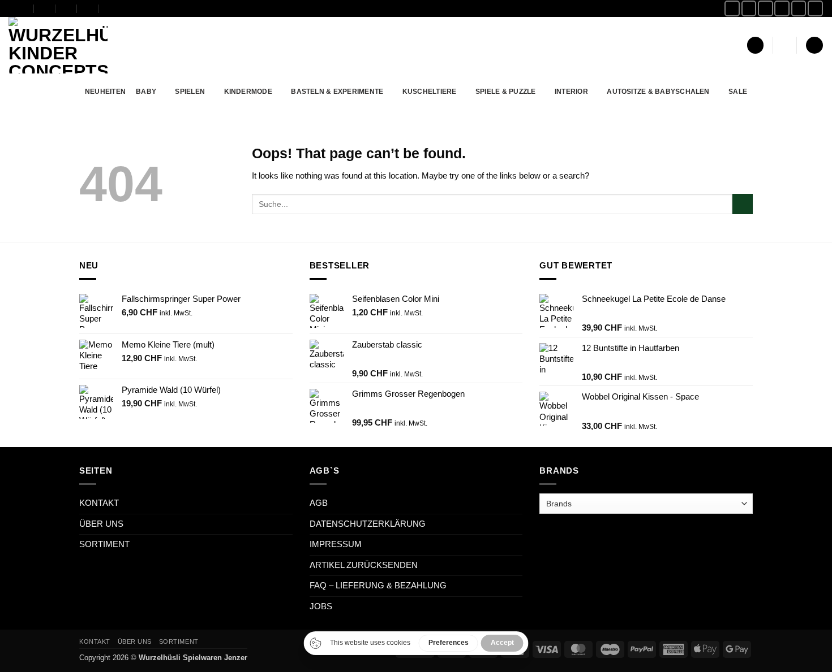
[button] (755, 45)
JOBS (321, 606)
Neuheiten (105, 91)
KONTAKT (99, 503)
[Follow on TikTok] (765, 8)
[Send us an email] (782, 8)
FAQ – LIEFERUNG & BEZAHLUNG (378, 585)
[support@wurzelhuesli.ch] (45, 8)
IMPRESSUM (336, 544)
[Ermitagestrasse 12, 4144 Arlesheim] (23, 8)
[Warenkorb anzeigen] (814, 45)
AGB (319, 503)
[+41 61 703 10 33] (88, 8)
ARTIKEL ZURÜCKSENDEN (364, 565)
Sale (737, 91)
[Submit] (742, 204)
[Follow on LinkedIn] (815, 8)
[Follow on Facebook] (732, 8)
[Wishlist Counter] (785, 45)
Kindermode (248, 91)
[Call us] (799, 8)
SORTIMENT (104, 544)
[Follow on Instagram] (749, 8)
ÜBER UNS (101, 523)
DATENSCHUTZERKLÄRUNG (368, 523)
